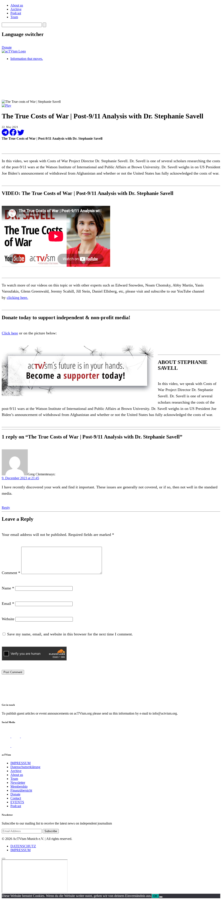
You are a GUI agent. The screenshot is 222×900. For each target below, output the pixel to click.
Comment (11, 573)
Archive (15, 9)
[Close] (3, 858)
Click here (10, 333)
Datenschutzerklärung (25, 767)
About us (16, 5)
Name (8, 588)
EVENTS (17, 802)
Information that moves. (26, 59)
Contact (15, 798)
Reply (6, 507)
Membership (19, 786)
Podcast (15, 13)
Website (8, 619)
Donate (7, 47)
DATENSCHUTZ (23, 846)
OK (155, 896)
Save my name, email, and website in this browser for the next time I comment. (70, 634)
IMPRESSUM (20, 763)
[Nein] (161, 897)
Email (8, 603)
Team (14, 17)
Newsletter (17, 782)
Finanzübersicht (21, 790)
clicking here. (17, 297)
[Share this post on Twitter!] (20, 134)
